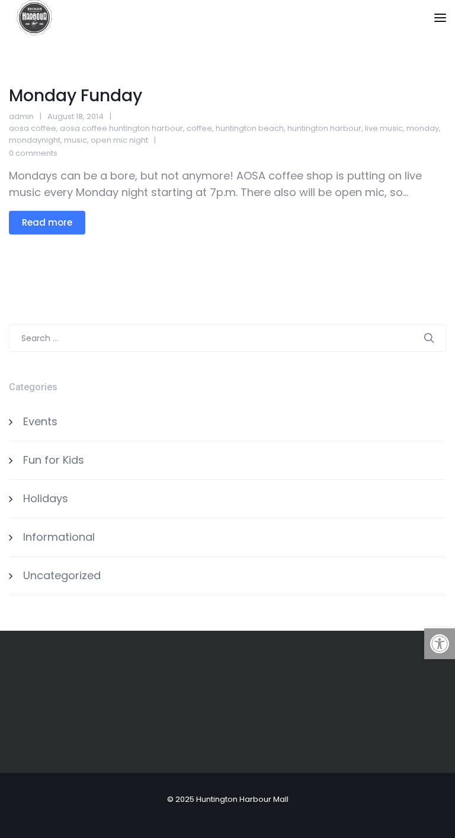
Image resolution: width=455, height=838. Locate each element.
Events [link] (40, 421)
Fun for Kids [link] (53, 459)
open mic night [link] (119, 140)
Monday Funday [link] (75, 95)
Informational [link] (59, 536)
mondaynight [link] (34, 140)
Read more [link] (47, 222)
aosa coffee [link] (32, 128)
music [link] (75, 140)
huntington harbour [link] (324, 128)
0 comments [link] (33, 153)
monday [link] (422, 128)
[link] (439, 643)
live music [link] (384, 128)
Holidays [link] (45, 498)
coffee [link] (199, 128)
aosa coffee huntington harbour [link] (121, 128)
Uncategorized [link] (62, 575)
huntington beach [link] (250, 128)
